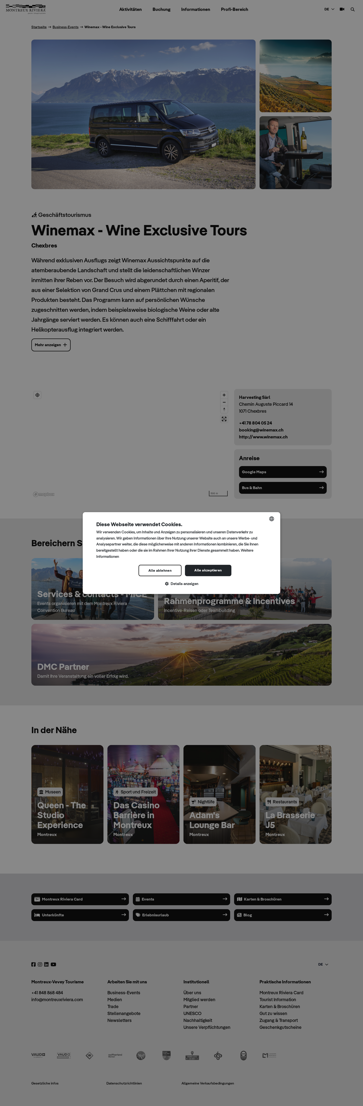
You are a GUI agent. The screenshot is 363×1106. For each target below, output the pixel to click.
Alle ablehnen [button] (160, 570)
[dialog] (181, 553)
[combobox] (271, 518)
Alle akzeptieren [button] (208, 570)
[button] (181, 584)
